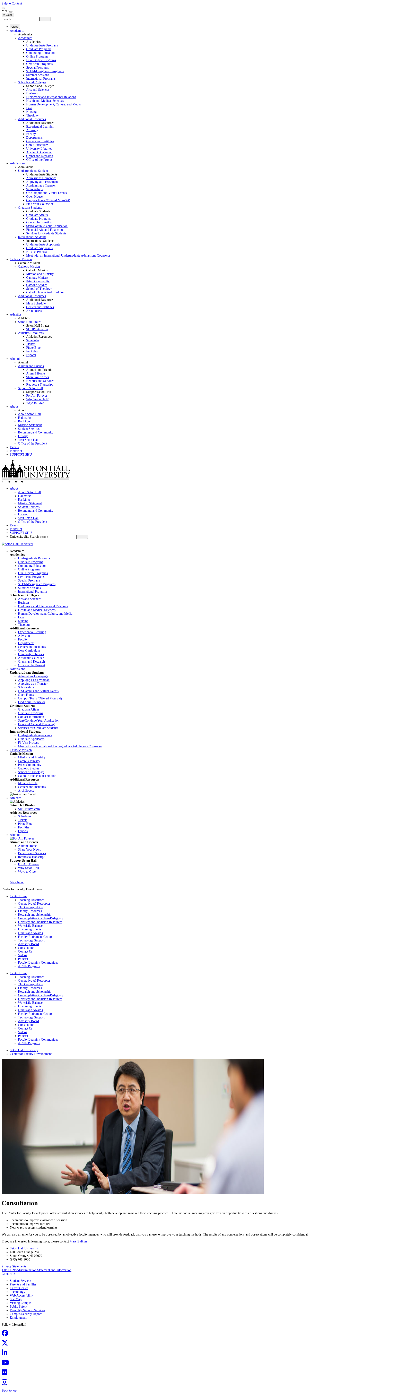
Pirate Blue (33, 347)
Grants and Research (39, 156)
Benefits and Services (40, 380)
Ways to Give (35, 403)
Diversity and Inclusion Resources (40, 922)
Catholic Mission (21, 259)
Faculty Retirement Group (35, 936)
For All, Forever (36, 395)
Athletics (15, 314)
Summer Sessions (37, 75)
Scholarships (34, 189)
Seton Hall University (24, 1050)
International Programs (40, 78)
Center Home (18, 896)
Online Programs (37, 56)
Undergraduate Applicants (43, 244)
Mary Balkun (78, 1241)
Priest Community (38, 281)
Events (14, 447)
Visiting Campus (20, 1303)
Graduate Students (30, 207)
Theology (32, 115)
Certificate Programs (39, 64)
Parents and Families (23, 1284)
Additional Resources (32, 119)
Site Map (15, 1299)
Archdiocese (34, 310)
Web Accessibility (21, 1295)
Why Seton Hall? (37, 399)
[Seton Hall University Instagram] (6, 1383)
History (23, 436)
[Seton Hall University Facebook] (6, 1334)
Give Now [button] (17, 882)
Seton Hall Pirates (29, 322)
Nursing (31, 111)
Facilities (32, 351)
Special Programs (37, 67)
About (14, 406)
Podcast (23, 959)
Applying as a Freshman (42, 181)
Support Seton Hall (30, 388)
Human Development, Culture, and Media (53, 104)
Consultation (26, 947)
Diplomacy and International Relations (51, 97)
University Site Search (24, 536)
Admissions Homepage (41, 178)
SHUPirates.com (37, 329)
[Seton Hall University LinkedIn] (6, 1354)
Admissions (17, 163)
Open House (34, 196)
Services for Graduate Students (46, 233)
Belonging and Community (35, 432)
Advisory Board (28, 944)
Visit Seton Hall (28, 439)
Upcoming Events (29, 929)
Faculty (31, 134)
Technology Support (31, 940)
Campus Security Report (26, 1314)
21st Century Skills (30, 907)
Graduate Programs (38, 49)
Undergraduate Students (33, 170)
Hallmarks (24, 417)
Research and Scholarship (34, 914)
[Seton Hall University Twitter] (6, 1344)
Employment (18, 1317)
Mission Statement (30, 425)
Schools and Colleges (32, 82)
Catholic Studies (36, 285)
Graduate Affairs (37, 215)
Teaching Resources (31, 900)
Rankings (24, 421)
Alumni (15, 358)
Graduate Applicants (39, 248)
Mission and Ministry (40, 274)
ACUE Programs (29, 966)
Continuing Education (40, 52)
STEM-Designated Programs (45, 71)
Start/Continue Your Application (47, 226)
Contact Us (25, 951)
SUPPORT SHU (21, 454)
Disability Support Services (27, 1310)
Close (14, 26)
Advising (32, 130)
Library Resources (30, 911)
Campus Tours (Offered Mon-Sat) (48, 200)
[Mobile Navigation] (10, 11)
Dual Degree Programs (41, 60)
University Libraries (39, 148)
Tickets (30, 344)
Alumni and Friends (31, 366)
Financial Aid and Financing (44, 229)
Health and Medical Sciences (45, 100)
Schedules (32, 340)
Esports (31, 355)
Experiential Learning (40, 126)
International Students (32, 237)
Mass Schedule (36, 303)
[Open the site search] (3, 8)
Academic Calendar (39, 152)
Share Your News (37, 377)
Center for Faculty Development (31, 1054)
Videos (22, 955)
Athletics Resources (31, 333)
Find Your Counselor (39, 204)
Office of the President (32, 443)
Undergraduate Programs (42, 45)
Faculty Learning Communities (38, 962)
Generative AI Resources (34, 903)
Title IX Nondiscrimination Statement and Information (36, 1270)
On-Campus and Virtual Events (46, 193)
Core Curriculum (37, 145)
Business (32, 93)
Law (29, 108)
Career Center (19, 1288)
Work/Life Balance (30, 925)
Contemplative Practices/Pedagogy (40, 918)
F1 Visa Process (36, 251)
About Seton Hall (29, 414)
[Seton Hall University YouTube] (6, 1364)
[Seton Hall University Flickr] (6, 1373)
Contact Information (39, 222)
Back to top (9, 1390)
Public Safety (18, 1306)
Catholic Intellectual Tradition (45, 292)
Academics (17, 30)
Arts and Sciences (37, 89)
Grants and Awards (30, 933)
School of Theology (39, 288)
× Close (7, 14)
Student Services (29, 428)
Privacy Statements (14, 1266)
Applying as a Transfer (41, 185)
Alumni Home (35, 373)
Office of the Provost (39, 159)
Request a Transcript (39, 384)
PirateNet (16, 451)
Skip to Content (12, 3)
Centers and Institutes (40, 141)
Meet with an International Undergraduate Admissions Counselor (68, 255)
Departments (34, 137)
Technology (17, 1291)
